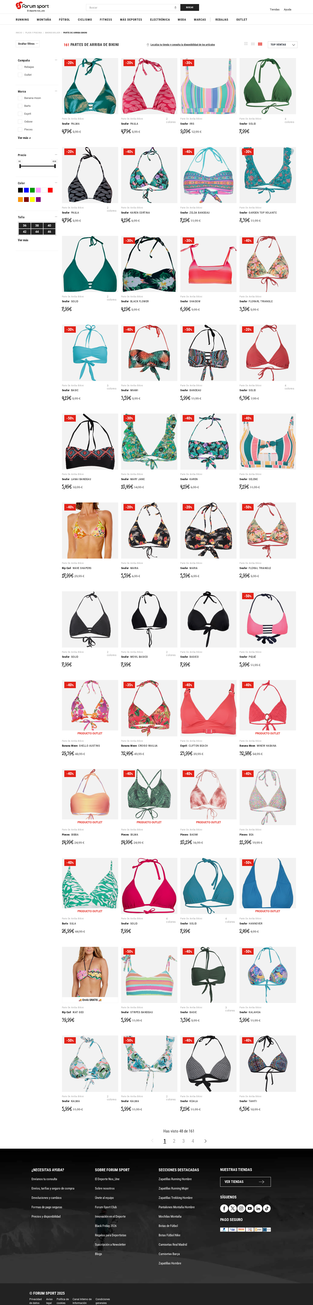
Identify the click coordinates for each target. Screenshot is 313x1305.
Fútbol (64, 19)
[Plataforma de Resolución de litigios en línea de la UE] (267, 1229)
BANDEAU (190, 390)
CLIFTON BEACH (194, 745)
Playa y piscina (33, 32)
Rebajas (221, 19)
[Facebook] (224, 1208)
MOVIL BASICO (134, 656)
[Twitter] (233, 1208)
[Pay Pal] (224, 1229)
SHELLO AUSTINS (81, 745)
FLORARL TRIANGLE (256, 301)
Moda (182, 19)
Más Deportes (131, 19)
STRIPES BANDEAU (137, 1012)
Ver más (24, 138)
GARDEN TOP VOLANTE (258, 212)
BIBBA (70, 834)
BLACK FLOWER (135, 301)
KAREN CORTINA (135, 212)
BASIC (70, 390)
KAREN (189, 479)
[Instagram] (241, 1208)
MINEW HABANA (258, 745)
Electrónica (160, 19)
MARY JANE (133, 479)
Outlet (241, 19)
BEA (247, 834)
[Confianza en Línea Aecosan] (258, 1229)
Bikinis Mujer (52, 32)
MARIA (130, 568)
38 (37, 225)
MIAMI (129, 390)
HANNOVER (251, 923)
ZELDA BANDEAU (195, 212)
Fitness (106, 19)
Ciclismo (85, 19)
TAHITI (248, 1101)
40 (49, 225)
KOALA (189, 1101)
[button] (303, 1289)
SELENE (249, 479)
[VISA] (233, 1229)
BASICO (189, 656)
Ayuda (287, 9)
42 (24, 231)
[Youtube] (250, 1208)
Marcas (200, 19)
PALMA (71, 123)
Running (22, 19)
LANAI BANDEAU (76, 479)
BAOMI (189, 834)
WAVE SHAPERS (77, 568)
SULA (69, 923)
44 (37, 231)
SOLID (248, 123)
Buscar (189, 7)
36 (24, 225)
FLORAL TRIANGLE (255, 568)
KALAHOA (250, 1012)
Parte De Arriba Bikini (75, 32)
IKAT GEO (73, 1012)
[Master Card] (241, 1229)
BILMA (129, 834)
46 (49, 231)
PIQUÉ (248, 656)
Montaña (44, 19)
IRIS (187, 123)
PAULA (129, 123)
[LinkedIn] (258, 1208)
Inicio (19, 32)
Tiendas (275, 9)
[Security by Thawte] (250, 1229)
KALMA (71, 1101)
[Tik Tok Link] (267, 1208)
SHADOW (190, 301)
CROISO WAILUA (139, 745)
